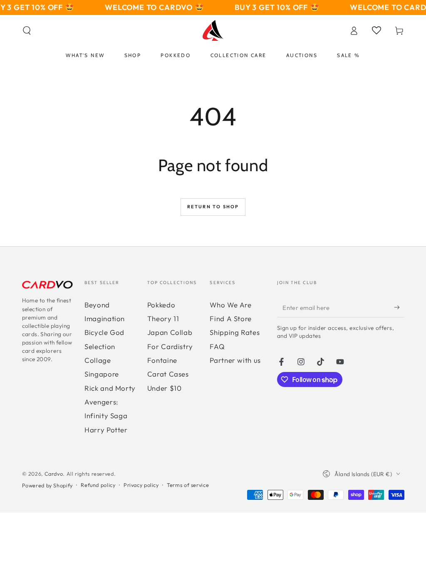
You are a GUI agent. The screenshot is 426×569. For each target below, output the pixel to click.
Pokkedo (161, 304)
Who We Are (230, 304)
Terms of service (188, 485)
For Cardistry (170, 346)
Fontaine (162, 360)
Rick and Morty (110, 388)
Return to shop (213, 207)
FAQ (217, 346)
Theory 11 (163, 318)
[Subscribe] (399, 307)
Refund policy (98, 485)
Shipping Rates (235, 332)
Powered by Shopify (47, 485)
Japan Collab (170, 332)
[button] (26, 30)
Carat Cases (168, 373)
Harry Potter (106, 429)
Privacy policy (141, 485)
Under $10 (164, 388)
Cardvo (54, 473)
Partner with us (235, 360)
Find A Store (231, 318)
